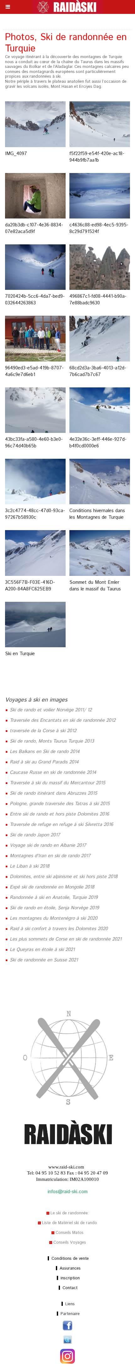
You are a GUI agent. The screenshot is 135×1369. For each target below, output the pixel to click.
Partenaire (69, 1314)
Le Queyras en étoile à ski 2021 (41, 949)
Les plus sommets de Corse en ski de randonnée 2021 (65, 939)
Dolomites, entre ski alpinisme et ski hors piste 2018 (62, 876)
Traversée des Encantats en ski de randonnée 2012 (62, 720)
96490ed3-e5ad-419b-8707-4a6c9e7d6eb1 (34, 371)
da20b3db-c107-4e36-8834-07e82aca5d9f (34, 228)
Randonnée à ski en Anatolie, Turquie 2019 (53, 897)
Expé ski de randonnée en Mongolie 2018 (51, 887)
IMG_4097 (16, 153)
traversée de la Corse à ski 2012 (42, 730)
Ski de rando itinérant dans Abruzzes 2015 (52, 793)
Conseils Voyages (69, 1243)
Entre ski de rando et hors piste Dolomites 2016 (58, 814)
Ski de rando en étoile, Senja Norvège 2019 (53, 908)
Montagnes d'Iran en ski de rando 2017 (49, 855)
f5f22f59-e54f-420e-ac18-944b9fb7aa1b (96, 157)
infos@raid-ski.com (68, 1191)
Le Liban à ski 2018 (28, 866)
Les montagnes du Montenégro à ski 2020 (52, 918)
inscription (69, 1278)
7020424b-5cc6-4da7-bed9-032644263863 (35, 299)
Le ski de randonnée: (69, 1213)
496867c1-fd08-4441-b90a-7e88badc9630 (98, 299)
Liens (69, 1304)
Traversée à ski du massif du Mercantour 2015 (56, 783)
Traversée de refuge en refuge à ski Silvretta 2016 (60, 824)
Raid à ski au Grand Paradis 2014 (43, 762)
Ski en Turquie (20, 653)
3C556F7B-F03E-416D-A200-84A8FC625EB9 (30, 585)
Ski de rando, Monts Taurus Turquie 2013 (51, 741)
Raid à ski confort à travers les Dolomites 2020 (58, 928)
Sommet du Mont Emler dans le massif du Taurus (95, 585)
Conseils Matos (69, 1233)
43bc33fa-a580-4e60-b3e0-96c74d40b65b (34, 442)
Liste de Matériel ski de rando (69, 1223)
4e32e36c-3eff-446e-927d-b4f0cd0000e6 (98, 442)
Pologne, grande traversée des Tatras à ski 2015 (59, 803)
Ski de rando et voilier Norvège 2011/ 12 (50, 710)
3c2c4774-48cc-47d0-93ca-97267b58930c (35, 514)
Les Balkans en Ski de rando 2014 (43, 751)
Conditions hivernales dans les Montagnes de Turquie (97, 514)
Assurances (69, 1268)
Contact (69, 1288)
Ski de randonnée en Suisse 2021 (43, 960)
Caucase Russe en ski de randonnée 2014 (52, 772)
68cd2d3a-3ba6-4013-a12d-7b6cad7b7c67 (97, 371)
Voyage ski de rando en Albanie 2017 (47, 845)
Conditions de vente (69, 1259)
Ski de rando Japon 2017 (34, 835)
